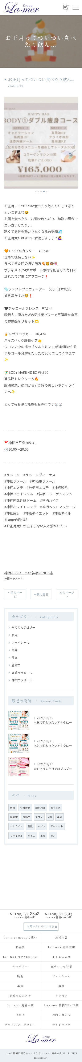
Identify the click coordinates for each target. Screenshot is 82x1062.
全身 (59, 817)
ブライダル (16, 835)
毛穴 (53, 835)
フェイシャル (20, 642)
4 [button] (44, 191)
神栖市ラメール (13, 578)
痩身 (14, 657)
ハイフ (41, 826)
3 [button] (41, 191)
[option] (41, 143)
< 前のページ (15, 594)
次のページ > (67, 594)
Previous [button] (8, 144)
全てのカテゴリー (23, 627)
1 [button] (35, 191)
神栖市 (26, 817)
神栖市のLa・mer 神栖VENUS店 (28, 572)
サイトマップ (61, 1024)
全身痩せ (25, 807)
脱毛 (14, 635)
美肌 (30, 826)
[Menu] (75, 7)
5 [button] (46, 191)
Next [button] (73, 144)
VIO (50, 817)
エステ (39, 817)
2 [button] (38, 191)
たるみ (31, 835)
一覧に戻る (41, 594)
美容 (14, 650)
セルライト (16, 826)
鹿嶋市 (16, 665)
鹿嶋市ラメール (22, 673)
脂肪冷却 (40, 807)
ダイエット (56, 826)
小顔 (42, 835)
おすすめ (55, 807)
